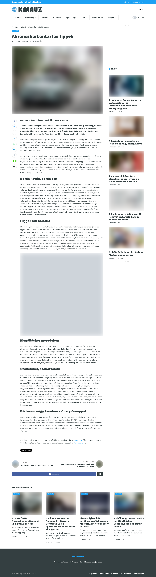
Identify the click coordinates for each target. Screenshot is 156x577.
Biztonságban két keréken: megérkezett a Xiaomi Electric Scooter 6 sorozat (95, 522)
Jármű (23, 27)
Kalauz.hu (77, 440)
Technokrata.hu (61, 562)
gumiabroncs (26, 450)
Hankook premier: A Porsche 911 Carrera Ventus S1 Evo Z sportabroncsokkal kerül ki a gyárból (60, 524)
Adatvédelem (139, 573)
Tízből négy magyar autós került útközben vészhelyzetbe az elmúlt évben (129, 522)
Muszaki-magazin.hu (93, 562)
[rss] (143, 9)
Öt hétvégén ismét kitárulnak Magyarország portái (126, 253)
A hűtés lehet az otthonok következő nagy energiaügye (125, 142)
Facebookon (79, 443)
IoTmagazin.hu (76, 562)
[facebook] (140, 9)
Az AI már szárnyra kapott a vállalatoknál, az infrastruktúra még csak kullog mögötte (125, 104)
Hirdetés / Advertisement (121, 573)
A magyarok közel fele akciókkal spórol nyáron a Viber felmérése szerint (124, 179)
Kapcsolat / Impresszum (99, 573)
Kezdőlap (15, 27)
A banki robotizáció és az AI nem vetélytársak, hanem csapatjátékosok (125, 217)
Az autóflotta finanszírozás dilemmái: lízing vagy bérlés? (25, 521)
